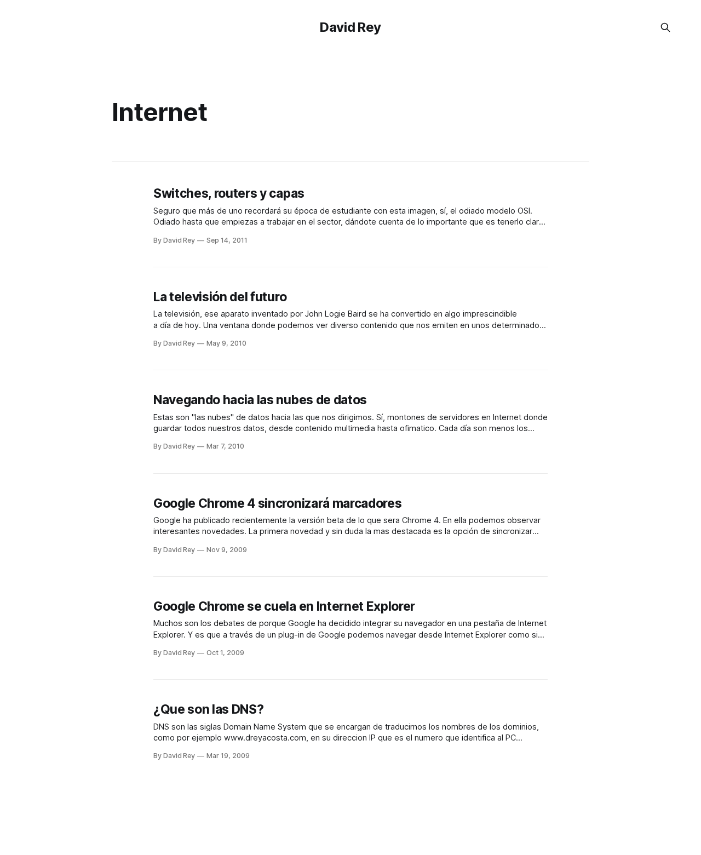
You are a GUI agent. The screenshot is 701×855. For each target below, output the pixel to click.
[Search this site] (665, 27)
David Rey (350, 27)
